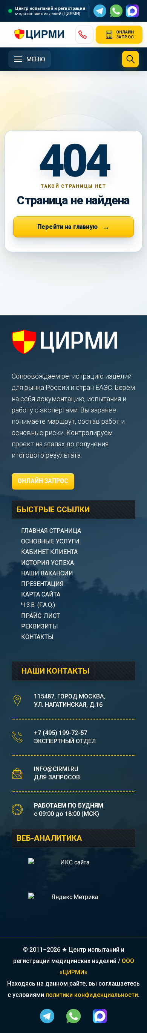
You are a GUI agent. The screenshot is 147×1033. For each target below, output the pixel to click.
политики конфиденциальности (92, 994)
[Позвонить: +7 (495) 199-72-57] (84, 35)
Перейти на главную (67, 226)
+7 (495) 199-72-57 (60, 732)
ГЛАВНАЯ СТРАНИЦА (51, 530)
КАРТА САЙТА (40, 594)
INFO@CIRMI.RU (56, 769)
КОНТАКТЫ (37, 636)
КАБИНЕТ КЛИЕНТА (49, 551)
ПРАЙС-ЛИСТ (40, 615)
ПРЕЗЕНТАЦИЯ (42, 583)
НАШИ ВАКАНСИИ (47, 573)
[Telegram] (99, 11)
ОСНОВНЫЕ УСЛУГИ (50, 541)
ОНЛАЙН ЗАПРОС (43, 481)
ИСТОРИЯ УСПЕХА (47, 562)
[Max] (132, 11)
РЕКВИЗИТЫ (39, 626)
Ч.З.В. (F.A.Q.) (39, 605)
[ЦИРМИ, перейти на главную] (39, 34)
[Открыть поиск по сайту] (130, 59)
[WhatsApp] (116, 11)
